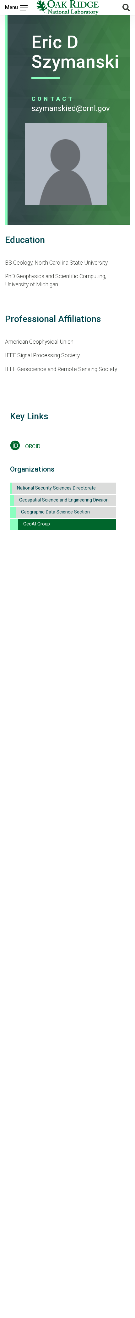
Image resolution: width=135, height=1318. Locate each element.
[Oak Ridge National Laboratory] (67, 7)
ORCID (32, 446)
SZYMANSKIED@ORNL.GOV (70, 108)
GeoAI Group (36, 524)
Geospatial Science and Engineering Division (64, 500)
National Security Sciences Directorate (56, 488)
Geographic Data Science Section (55, 512)
